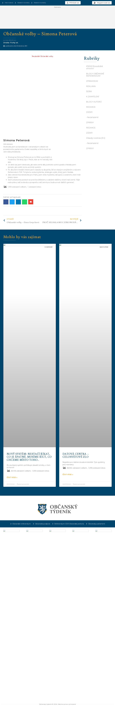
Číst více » (12, 477)
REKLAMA (91, 86)
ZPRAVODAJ (92, 81)
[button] (73, 2)
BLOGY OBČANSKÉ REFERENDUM (95, 75)
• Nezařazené (92, 117)
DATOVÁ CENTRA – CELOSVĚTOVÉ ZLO (76, 455)
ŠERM (89, 91)
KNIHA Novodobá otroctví (94, 67)
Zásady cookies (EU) (95, 138)
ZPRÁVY (90, 122)
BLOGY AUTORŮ (94, 102)
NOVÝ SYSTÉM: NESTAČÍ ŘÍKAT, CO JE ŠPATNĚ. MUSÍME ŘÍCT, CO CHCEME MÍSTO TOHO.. (29, 456)
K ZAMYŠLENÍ (92, 97)
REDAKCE (90, 107)
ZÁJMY (89, 112)
